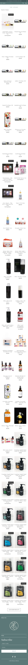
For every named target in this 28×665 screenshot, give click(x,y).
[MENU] (0, 3)
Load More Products (14, 609)
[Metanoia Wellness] (14, 3)
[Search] (23, 3)
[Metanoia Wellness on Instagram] (15, 657)
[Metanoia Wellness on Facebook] (13, 657)
